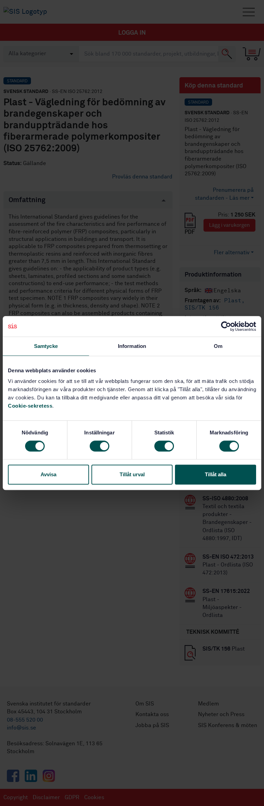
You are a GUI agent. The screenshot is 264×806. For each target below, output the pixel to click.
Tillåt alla (215, 474)
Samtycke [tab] (46, 346)
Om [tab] (218, 346)
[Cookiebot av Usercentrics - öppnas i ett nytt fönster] (226, 326)
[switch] (99, 446)
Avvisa (48, 474)
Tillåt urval (132, 474)
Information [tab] (132, 346)
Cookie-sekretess (30, 406)
